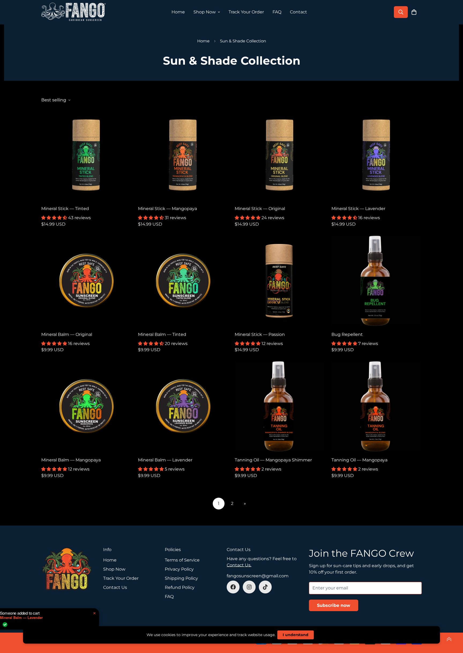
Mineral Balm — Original (66, 334)
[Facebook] (233, 587)
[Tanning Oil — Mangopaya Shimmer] (280, 406)
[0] (414, 12)
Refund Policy (180, 587)
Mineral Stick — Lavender (358, 208)
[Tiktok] (265, 587)
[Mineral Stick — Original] (280, 155)
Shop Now (204, 11)
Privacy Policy (179, 569)
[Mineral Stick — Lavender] (376, 155)
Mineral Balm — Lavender (165, 460)
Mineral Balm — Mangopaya (71, 460)
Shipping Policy (181, 578)
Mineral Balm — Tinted (162, 334)
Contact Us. (239, 565)
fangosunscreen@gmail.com (258, 575)
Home (178, 11)
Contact (298, 11)
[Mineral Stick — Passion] (280, 281)
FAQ (276, 11)
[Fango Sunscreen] (73, 12)
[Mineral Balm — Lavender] (183, 406)
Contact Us (115, 587)
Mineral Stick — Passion (260, 334)
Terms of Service (182, 560)
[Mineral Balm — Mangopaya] (86, 406)
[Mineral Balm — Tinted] (183, 281)
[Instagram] (249, 587)
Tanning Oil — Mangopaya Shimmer (273, 460)
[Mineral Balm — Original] (86, 281)
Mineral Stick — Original (260, 208)
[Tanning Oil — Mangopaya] (376, 406)
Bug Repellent (347, 334)
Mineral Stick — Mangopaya (167, 208)
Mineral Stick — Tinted (65, 208)
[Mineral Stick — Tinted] (86, 155)
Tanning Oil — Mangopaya (359, 460)
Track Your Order (246, 11)
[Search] (401, 12)
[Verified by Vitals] (38, 624)
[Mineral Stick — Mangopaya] (183, 155)
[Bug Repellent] (376, 281)
